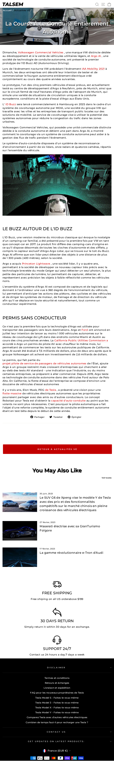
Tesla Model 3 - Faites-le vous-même (57, 702)
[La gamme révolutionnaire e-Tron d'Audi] (20, 557)
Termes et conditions (57, 678)
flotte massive (12, 393)
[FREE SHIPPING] (57, 585)
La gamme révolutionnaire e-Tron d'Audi (71, 552)
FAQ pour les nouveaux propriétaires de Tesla (57, 692)
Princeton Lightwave (36, 263)
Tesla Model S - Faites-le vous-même (57, 697)
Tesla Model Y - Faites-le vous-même (57, 712)
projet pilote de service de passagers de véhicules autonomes (44, 363)
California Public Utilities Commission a (81, 340)
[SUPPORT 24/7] (57, 641)
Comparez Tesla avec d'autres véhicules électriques (57, 717)
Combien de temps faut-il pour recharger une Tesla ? (57, 722)
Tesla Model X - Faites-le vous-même (57, 707)
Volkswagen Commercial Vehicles (40, 52)
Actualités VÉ (22, 10)
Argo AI (96, 56)
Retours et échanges (57, 682)
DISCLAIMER (56, 667)
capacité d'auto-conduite (68, 400)
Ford (84, 329)
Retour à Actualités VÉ (57, 449)
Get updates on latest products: (56, 741)
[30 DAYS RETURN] (57, 613)
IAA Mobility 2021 (93, 68)
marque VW (80, 52)
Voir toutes (106, 478)
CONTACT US (56, 732)
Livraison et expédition (57, 687)
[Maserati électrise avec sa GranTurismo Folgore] (20, 531)
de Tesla (50, 389)
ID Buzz (10, 104)
